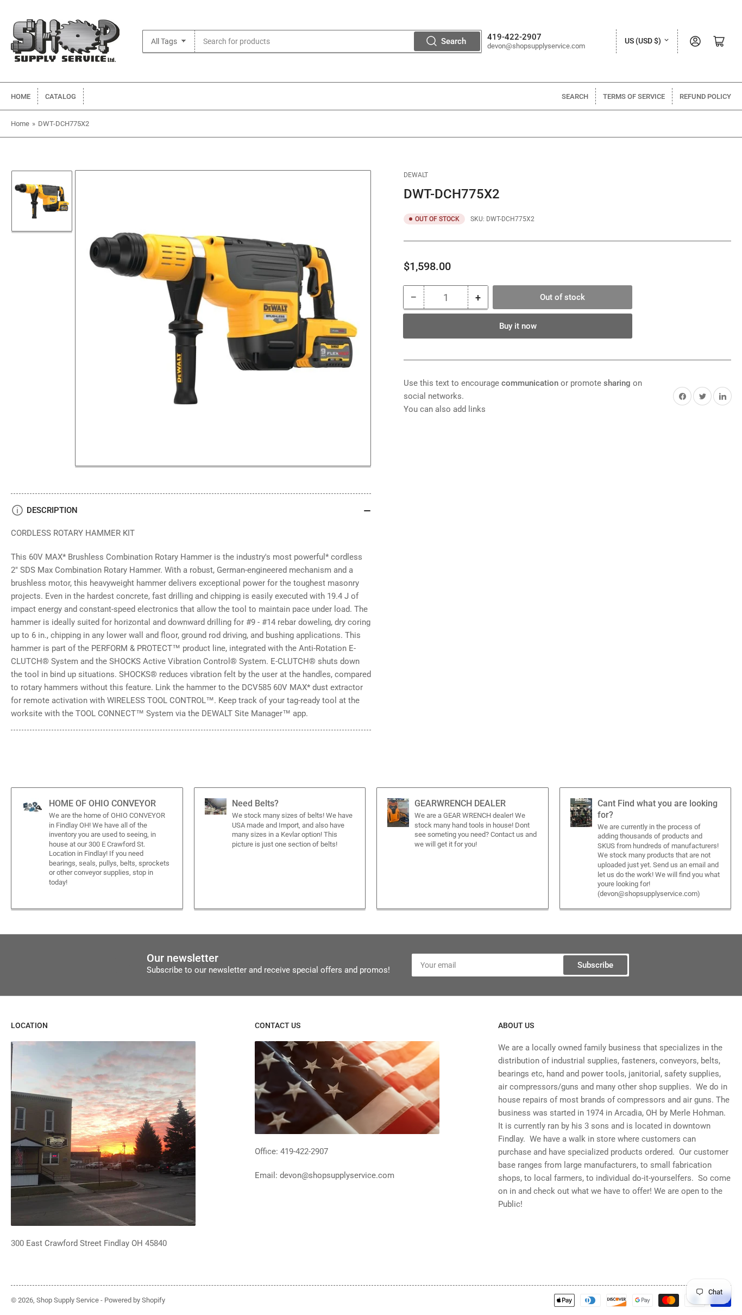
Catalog (60, 96)
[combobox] (338, 41)
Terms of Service (634, 96)
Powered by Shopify (134, 1300)
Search (453, 41)
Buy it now (518, 326)
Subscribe (595, 965)
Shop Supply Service (67, 1300)
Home (20, 96)
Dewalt (416, 175)
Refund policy (705, 96)
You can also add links (445, 409)
